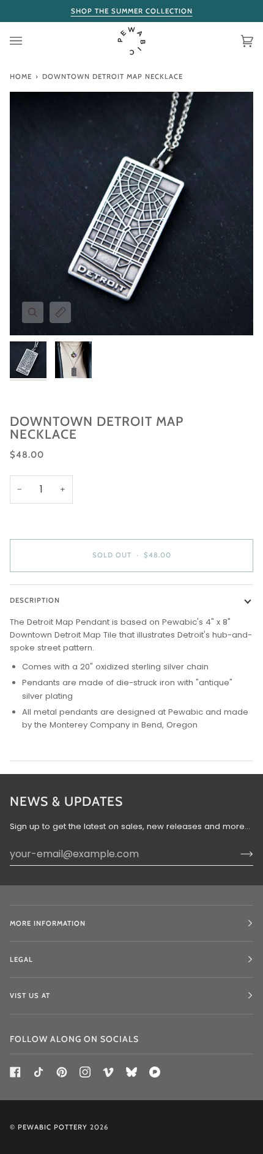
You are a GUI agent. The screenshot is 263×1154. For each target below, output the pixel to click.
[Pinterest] (61, 1072)
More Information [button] (48, 923)
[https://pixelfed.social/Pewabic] (154, 1072)
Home (21, 76)
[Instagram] (85, 1072)
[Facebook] (15, 1072)
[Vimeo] (108, 1072)
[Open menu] (28, 41)
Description (35, 600)
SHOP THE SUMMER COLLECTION (132, 11)
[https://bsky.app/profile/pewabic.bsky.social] (131, 1072)
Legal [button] (21, 959)
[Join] (237, 853)
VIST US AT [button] (30, 995)
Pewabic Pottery (52, 1127)
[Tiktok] (38, 1072)
